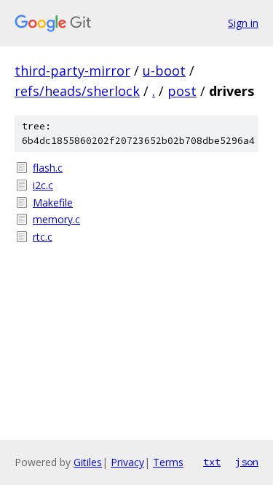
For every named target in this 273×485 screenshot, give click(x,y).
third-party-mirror (72, 70)
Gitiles (88, 462)
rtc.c (42, 237)
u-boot (164, 70)
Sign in (243, 23)
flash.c (48, 168)
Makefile (53, 202)
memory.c (56, 219)
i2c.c (43, 185)
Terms (168, 462)
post (182, 91)
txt (212, 461)
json (246, 461)
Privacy (127, 462)
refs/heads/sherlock (77, 91)
